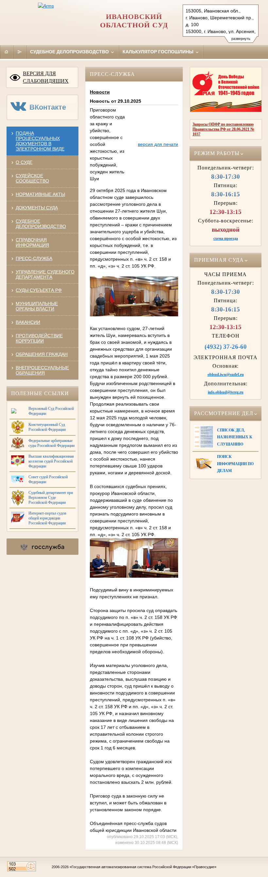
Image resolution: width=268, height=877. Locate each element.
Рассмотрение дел (223, 413)
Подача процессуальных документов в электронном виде (40, 141)
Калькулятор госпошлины (159, 51)
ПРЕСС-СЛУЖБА (34, 258)
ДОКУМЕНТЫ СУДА (37, 207)
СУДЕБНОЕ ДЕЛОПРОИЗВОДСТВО (41, 224)
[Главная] (6, 51)
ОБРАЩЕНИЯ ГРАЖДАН (42, 354)
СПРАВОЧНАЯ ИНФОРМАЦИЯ (32, 242)
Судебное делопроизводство (70, 51)
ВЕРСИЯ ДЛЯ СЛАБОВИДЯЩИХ (46, 77)
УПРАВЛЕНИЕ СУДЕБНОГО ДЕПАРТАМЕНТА (45, 274)
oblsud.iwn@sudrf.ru (226, 374)
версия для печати (158, 144)
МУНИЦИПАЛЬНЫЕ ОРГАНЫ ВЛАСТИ (37, 306)
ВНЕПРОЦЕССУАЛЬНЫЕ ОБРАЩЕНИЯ (42, 370)
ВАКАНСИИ (28, 322)
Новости (100, 92)
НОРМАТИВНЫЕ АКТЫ (40, 194)
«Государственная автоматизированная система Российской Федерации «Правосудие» (143, 867)
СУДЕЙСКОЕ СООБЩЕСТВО (32, 178)
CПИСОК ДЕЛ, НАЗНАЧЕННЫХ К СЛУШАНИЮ (234, 437)
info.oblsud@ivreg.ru (225, 392)
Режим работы (217, 153)
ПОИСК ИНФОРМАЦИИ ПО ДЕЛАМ (235, 463)
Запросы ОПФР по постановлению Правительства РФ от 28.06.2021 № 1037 (223, 129)
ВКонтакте (47, 107)
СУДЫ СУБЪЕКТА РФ (39, 290)
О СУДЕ (24, 162)
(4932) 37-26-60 (226, 346)
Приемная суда (219, 260)
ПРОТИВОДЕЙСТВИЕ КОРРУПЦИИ (39, 338)
